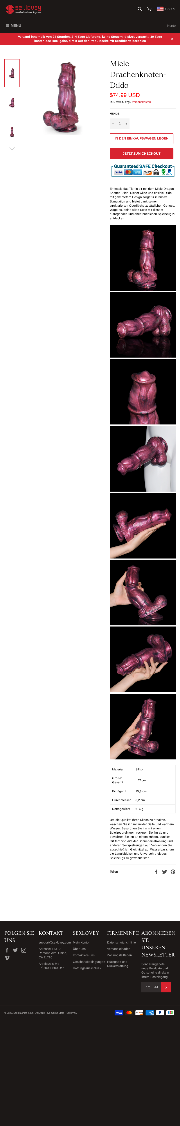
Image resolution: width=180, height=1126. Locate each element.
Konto (171, 25)
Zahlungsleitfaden (119, 955)
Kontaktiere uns (84, 955)
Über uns (79, 949)
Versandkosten (141, 102)
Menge (114, 113)
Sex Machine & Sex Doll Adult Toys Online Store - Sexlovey (44, 1012)
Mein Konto (81, 942)
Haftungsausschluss (87, 968)
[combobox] (166, 9)
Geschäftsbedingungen (89, 961)
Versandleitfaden (118, 949)
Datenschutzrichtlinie (121, 942)
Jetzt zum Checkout (141, 153)
